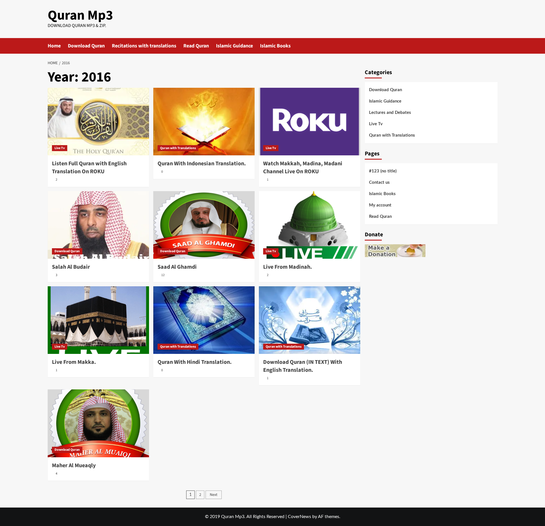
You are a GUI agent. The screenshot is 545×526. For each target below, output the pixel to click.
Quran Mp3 (80, 15)
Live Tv (59, 148)
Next (213, 495)
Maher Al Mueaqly (74, 465)
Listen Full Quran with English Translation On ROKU (89, 168)
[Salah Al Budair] (98, 225)
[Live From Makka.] (98, 320)
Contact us (379, 182)
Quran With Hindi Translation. (195, 362)
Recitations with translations (144, 45)
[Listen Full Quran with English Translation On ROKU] (98, 121)
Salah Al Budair (71, 267)
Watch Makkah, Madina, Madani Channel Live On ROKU (302, 168)
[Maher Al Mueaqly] (98, 423)
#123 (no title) (383, 171)
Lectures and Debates (390, 112)
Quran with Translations (178, 148)
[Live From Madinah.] (309, 225)
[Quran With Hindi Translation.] (204, 320)
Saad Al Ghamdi (177, 267)
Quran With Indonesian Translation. (202, 164)
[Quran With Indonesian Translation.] (204, 121)
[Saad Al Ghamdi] (204, 225)
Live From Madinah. (287, 267)
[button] (494, 46)
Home (54, 45)
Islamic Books (275, 45)
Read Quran (196, 45)
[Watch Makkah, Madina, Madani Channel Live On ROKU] (309, 121)
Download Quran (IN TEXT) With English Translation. (302, 366)
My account (380, 205)
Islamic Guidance (234, 45)
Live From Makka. (74, 362)
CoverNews (299, 516)
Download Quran (86, 45)
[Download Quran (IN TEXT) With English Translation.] (309, 320)
